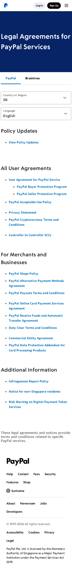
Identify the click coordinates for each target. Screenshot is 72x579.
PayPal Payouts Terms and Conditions (36, 293)
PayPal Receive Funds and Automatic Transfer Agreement (36, 318)
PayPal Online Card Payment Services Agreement (36, 305)
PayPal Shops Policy (23, 274)
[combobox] (36, 98)
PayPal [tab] (11, 78)
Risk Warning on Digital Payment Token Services (38, 404)
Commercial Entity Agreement (31, 338)
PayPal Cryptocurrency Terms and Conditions (34, 222)
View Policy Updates (23, 142)
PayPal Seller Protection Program (42, 194)
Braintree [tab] (32, 78)
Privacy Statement (22, 212)
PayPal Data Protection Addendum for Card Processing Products (37, 347)
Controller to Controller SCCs (30, 235)
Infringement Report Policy (29, 381)
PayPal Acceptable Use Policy (30, 202)
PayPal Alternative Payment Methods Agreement (36, 283)
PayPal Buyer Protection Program (42, 187)
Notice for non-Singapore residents (34, 391)
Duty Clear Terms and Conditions (33, 328)
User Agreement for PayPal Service (34, 180)
